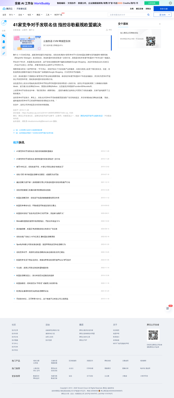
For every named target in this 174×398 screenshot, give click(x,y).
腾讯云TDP (83, 340)
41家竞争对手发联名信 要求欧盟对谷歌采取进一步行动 (38, 159)
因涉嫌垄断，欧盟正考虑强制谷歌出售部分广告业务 (36, 228)
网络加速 (108, 360)
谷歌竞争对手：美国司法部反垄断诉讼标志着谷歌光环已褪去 (40, 252)
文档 (131, 8)
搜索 (148, 15)
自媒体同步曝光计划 (52, 330)
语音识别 (54, 370)
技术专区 (15, 350)
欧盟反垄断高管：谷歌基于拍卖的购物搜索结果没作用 (37, 197)
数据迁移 (54, 378)
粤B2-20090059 (92, 391)
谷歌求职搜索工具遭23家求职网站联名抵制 (33, 190)
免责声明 (116, 333)
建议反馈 (139, 8)
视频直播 (54, 363)
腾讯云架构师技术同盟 (87, 333)
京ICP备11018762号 (105, 393)
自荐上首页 (49, 337)
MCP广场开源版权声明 (121, 343)
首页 (4, 14)
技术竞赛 (49, 340)
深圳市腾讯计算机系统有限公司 (62, 391)
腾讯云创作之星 (84, 337)
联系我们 (116, 337)
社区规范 (116, 330)
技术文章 (15, 330)
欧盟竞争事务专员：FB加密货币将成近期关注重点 (36, 205)
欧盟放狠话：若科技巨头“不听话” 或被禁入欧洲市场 (36, 283)
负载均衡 (54, 376)
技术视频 (15, 340)
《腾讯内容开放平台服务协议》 (91, 115)
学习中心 (15, 343)
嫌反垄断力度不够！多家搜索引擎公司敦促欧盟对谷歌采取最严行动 (43, 182)
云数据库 (125, 360)
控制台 (148, 8)
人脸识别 (36, 368)
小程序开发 (144, 376)
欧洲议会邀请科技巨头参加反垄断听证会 (32, 291)
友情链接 (116, 340)
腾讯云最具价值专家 (86, 330)
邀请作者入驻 (50, 333)
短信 (70, 376)
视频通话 (108, 368)
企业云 (71, 368)
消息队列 (90, 360)
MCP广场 (58, 14)
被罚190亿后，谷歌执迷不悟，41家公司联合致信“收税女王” (40, 166)
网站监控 (36, 378)
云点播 (107, 376)
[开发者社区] (21, 9)
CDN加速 (90, 368)
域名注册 (36, 360)
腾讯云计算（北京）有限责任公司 (72, 393)
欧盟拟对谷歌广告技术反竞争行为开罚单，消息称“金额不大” (40, 213)
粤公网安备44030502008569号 (112, 391)
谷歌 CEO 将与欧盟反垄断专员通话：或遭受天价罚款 (37, 174)
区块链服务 (73, 360)
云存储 (35, 363)
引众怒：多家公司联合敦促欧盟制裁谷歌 (32, 267)
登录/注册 (164, 8)
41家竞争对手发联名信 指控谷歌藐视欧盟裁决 (34, 151)
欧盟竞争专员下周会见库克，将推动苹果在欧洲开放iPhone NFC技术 (43, 260)
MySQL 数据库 (145, 368)
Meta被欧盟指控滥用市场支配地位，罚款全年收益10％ (38, 221)
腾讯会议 (54, 368)
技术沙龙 (15, 337)
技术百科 (15, 347)
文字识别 (90, 376)
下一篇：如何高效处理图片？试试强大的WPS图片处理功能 (33, 133)
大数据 (124, 376)
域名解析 (143, 360)
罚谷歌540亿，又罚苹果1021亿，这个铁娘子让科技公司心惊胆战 (42, 298)
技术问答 (15, 333)
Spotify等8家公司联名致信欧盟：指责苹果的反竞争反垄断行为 (41, 244)
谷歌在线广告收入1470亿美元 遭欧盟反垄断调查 (35, 236)
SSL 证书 (36, 370)
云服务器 (54, 360)
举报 (110, 30)
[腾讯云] (7, 9)
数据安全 (36, 376)
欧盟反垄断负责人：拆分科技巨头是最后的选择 (35, 275)
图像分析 (125, 368)
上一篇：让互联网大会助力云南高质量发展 (27, 130)
